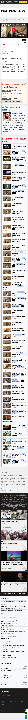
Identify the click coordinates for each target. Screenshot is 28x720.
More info (11, 2)
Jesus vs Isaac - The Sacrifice (9, 652)
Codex (5, 675)
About (2, 696)
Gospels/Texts (7, 673)
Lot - (16, 276)
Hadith (5, 679)
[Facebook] (26, 710)
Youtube (25, 701)
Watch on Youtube (9, 44)
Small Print (4, 699)
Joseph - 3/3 (18, 270)
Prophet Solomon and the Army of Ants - (18, 433)
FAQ (23, 19)
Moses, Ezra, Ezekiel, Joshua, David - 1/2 (17, 211)
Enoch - (17, 322)
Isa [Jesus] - (18, 191)
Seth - (16, 335)
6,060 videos (13, 589)
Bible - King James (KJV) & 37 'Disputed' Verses (13, 640)
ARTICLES (6, 634)
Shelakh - (17, 310)
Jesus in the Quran (7, 650)
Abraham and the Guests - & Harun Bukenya (18, 159)
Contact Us (10, 696)
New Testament (8, 668)
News (7, 19)
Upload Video (17, 44)
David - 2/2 (18, 203)
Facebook (13, 701)
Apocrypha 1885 (8, 670)
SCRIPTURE (6, 659)
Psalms (6, 663)
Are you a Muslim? (7, 637)
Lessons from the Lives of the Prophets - (18, 178)
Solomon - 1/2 (18, 197)
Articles (11, 19)
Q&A (6, 696)
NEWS (5, 594)
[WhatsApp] (26, 715)
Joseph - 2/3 (18, 264)
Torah (5, 661)
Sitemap (3, 698)
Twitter (19, 701)
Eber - (16, 316)
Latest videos (6, 589)
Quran (5, 677)
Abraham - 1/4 (19, 292)
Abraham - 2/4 (19, 298)
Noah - (17, 165)
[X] (26, 713)
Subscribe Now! (6, 691)
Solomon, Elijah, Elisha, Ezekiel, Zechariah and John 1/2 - (17, 284)
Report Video (6, 47)
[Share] (26, 718)
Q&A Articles (17, 19)
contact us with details (6, 490)
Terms (15, 696)
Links (7, 20)
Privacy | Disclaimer (22, 696)
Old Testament (7, 666)
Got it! (23, 1)
